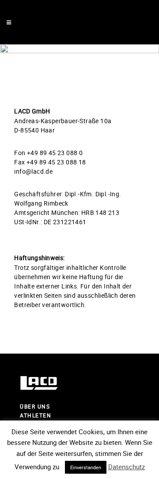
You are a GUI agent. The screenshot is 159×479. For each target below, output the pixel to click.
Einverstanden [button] (85, 467)
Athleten (35, 415)
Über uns (35, 406)
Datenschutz (126, 466)
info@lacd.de (33, 171)
